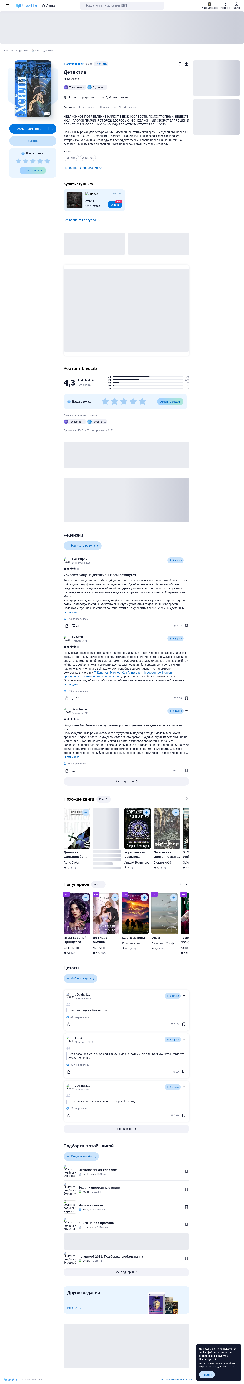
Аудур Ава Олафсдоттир (167, 943)
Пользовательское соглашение (176, 1379)
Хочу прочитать (29, 128)
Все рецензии (124, 781)
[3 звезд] (33, 161)
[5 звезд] (47, 161)
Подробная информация (81, 167)
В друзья (177, 560)
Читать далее (71, 612)
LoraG (79, 1038)
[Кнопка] (181, 798)
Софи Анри (71, 947)
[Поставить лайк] (66, 625)
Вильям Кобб (162, 862)
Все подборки (124, 1272)
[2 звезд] (26, 161)
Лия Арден (100, 947)
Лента (50, 5)
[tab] (70, 108)
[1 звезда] (18, 161)
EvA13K (77, 637)
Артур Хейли (71, 78)
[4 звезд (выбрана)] (79, 64)
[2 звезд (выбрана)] (72, 64)
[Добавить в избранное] (180, 64)
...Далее (231, 1366)
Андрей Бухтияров (136, 862)
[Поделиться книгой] (186, 64)
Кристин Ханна (132, 943)
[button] (33, 88)
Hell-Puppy (79, 559)
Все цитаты (124, 1128)
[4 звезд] (40, 161)
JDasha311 (82, 994)
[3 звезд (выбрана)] (75, 64)
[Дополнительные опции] (52, 129)
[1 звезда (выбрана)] (69, 64)
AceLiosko (79, 709)
